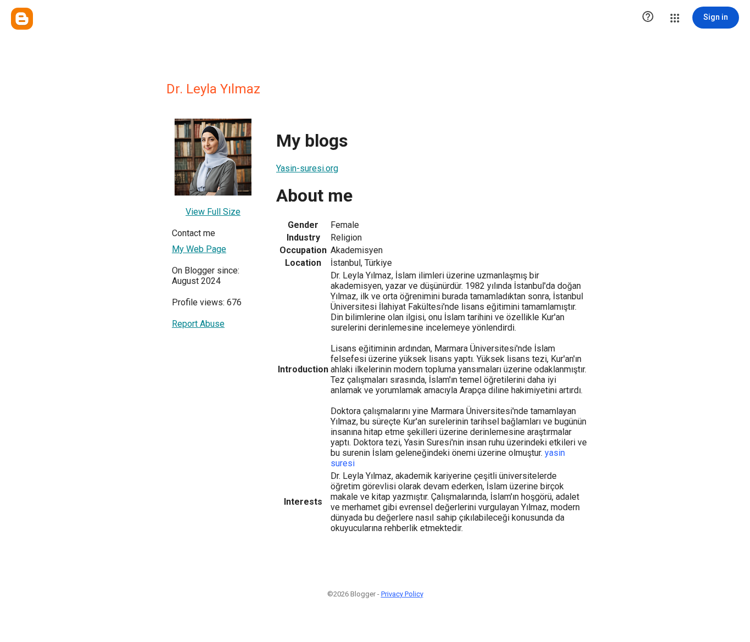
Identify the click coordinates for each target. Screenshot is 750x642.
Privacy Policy (402, 594)
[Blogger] (22, 19)
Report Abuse (198, 324)
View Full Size (213, 211)
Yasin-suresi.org (307, 168)
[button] (648, 17)
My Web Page (199, 249)
